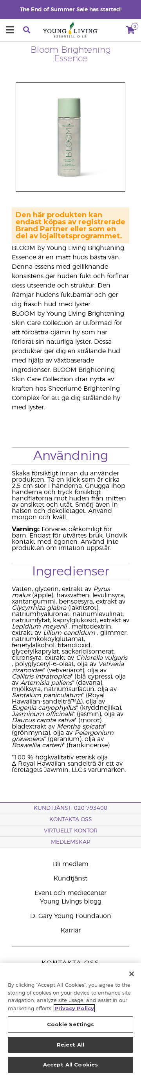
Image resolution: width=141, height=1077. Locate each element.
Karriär (71, 930)
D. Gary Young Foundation (70, 916)
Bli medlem (71, 864)
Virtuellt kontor (71, 831)
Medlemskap (70, 842)
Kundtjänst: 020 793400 (70, 808)
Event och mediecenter (70, 893)
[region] (70, 1020)
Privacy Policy (74, 1008)
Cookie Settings (70, 1024)
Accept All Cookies (70, 1064)
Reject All (70, 1044)
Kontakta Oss (70, 819)
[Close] (131, 973)
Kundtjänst (70, 878)
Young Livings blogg (70, 901)
